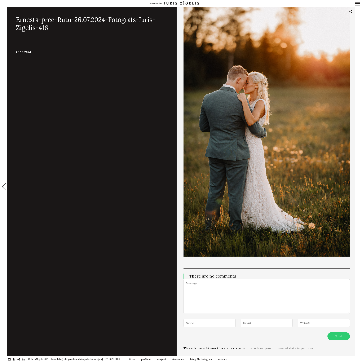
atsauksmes (178, 359)
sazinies (222, 359)
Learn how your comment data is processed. (282, 348)
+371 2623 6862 (111, 359)
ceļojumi (161, 359)
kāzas (132, 359)
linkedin (25, 359)
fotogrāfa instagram (201, 359)
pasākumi (146, 359)
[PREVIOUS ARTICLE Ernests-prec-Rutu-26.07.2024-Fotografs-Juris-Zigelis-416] (3, 187)
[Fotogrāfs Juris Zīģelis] (174, 3)
